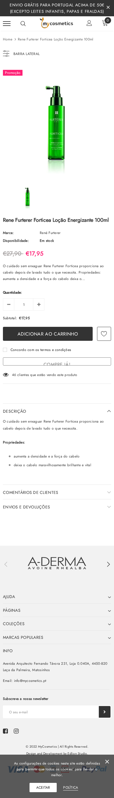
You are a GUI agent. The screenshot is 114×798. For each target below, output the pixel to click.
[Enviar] (104, 712)
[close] (108, 8)
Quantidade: (12, 292)
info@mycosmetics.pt (30, 680)
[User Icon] (89, 23)
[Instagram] (16, 731)
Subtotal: (10, 318)
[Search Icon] (23, 23)
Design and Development (44, 753)
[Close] (107, 762)
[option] (57, 120)
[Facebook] (5, 731)
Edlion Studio (77, 753)
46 (14, 374)
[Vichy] (57, 563)
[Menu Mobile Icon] (7, 23)
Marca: (8, 232)
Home (7, 39)
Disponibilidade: (16, 240)
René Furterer (50, 232)
